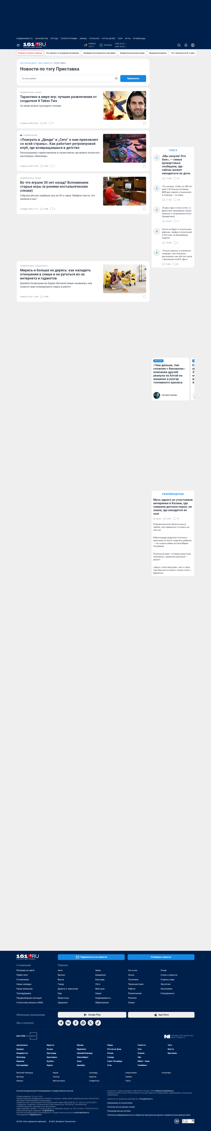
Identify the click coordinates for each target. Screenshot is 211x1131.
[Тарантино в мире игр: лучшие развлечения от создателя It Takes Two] (124, 105)
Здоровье (63, 1002)
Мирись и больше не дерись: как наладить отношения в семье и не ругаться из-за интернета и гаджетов (55, 274)
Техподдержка (24, 993)
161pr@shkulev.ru (146, 1099)
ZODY (120, 39)
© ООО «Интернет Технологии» (62, 1121)
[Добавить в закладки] (144, 123)
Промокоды (139, 39)
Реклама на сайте (25, 970)
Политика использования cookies (121, 1107)
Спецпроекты (168, 993)
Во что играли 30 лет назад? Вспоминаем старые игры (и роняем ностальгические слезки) (54, 186)
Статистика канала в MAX (30, 1002)
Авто (60, 970)
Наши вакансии (25, 988)
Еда (60, 993)
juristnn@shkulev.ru (81, 1113)
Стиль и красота (169, 975)
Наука (98, 993)
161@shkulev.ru (48, 1111)
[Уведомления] (185, 45)
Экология (165, 984)
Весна (61, 979)
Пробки (106, 45)
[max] (83, 1023)
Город (61, 984)
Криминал (100, 975)
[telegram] (61, 1023)
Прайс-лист (22, 975)
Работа (131, 988)
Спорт (164, 970)
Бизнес (61, 975)
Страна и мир (167, 979)
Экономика (166, 988)
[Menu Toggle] (18, 45)
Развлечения (135, 993)
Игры (128, 39)
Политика (133, 979)
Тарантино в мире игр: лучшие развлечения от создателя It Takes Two (58, 99)
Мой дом (99, 988)
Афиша (83, 39)
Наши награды (24, 984)
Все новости (45, 63)
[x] (90, 1023)
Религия (132, 998)
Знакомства (41, 39)
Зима (98, 970)
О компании (23, 979)
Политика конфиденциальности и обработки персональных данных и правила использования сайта (148, 1115)
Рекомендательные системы (119, 1111)
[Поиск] (179, 45)
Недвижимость (25, 39)
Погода (54, 39)
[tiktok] (98, 1023)
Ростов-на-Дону (28, 63)
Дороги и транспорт (68, 988)
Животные (63, 998)
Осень (131, 975)
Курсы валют (109, 39)
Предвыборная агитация (29, 998)
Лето (97, 984)
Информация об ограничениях (119, 1103)
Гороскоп (94, 39)
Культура (99, 979)
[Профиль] (192, 45)
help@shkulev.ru (35, 1115)
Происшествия (135, 984)
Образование (102, 1002)
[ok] (76, 1023)
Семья (131, 1002)
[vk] (68, 1023)
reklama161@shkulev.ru (164, 1091)
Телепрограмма (69, 39)
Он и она (132, 970)
